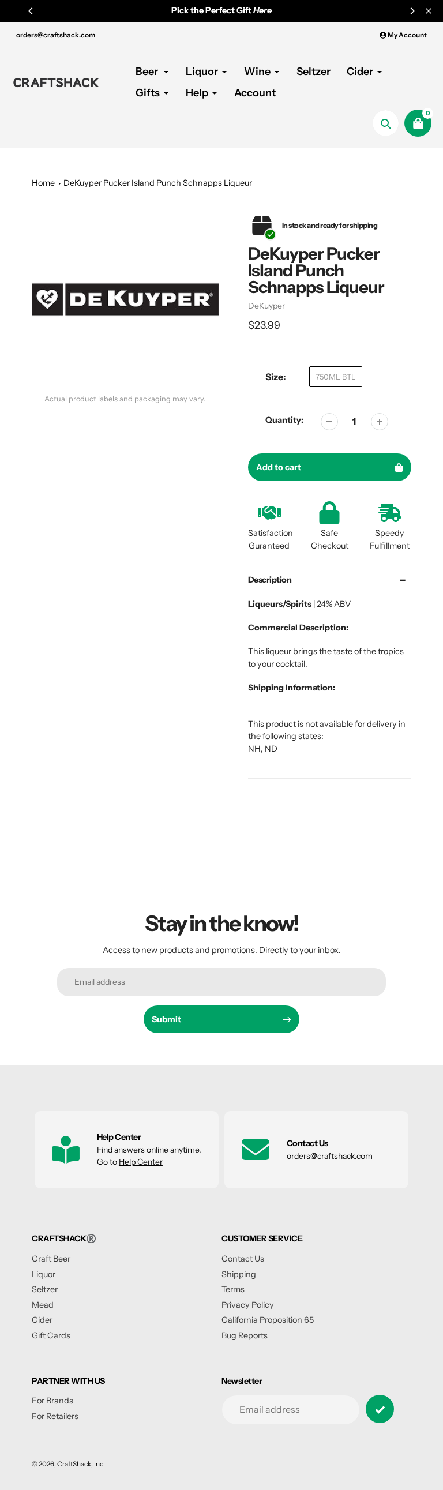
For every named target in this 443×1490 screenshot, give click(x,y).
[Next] (412, 11)
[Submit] (380, 1409)
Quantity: (284, 420)
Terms (233, 1289)
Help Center (141, 1162)
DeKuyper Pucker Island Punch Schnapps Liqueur (157, 183)
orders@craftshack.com (55, 35)
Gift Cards (51, 1335)
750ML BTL (336, 376)
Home (43, 183)
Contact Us (243, 1258)
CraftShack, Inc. (81, 1464)
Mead (43, 1305)
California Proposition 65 (268, 1320)
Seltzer (45, 1289)
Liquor (43, 1274)
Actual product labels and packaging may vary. (124, 399)
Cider (42, 1320)
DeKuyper (266, 306)
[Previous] (31, 11)
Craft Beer (51, 1258)
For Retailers (55, 1416)
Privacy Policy (248, 1305)
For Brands (52, 1400)
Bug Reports (245, 1335)
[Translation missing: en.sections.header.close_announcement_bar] (428, 11)
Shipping (239, 1274)
